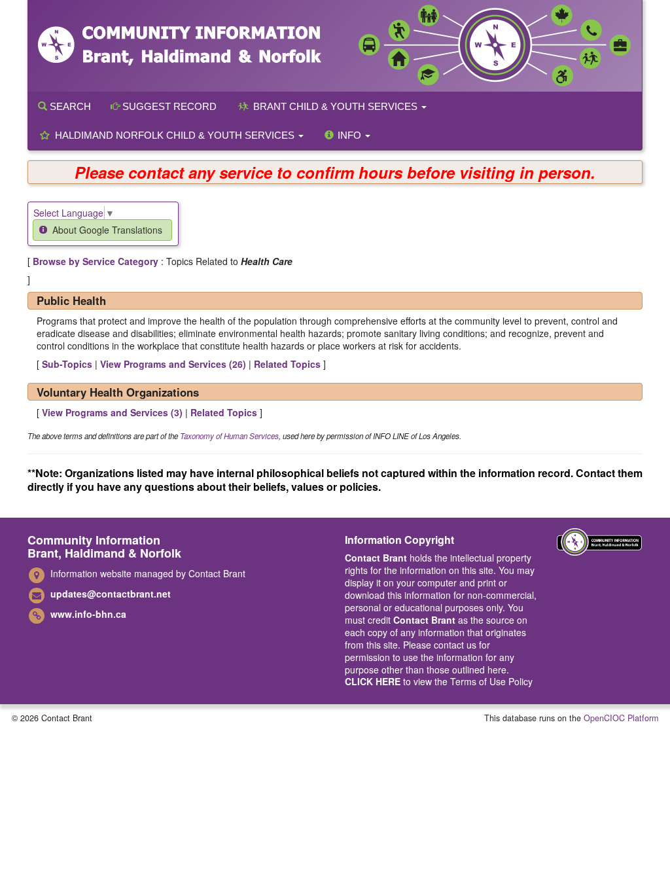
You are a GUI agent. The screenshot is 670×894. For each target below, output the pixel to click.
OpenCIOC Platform (621, 718)
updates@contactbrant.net (110, 593)
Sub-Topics (67, 363)
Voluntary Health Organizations (118, 392)
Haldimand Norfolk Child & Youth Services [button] (174, 135)
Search (69, 106)
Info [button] (349, 135)
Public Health (71, 300)
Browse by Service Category (95, 261)
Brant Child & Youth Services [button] (335, 106)
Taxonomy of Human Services (229, 436)
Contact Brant (376, 557)
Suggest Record (168, 106)
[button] (102, 230)
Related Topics (287, 363)
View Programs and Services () (173, 363)
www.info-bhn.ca (88, 613)
